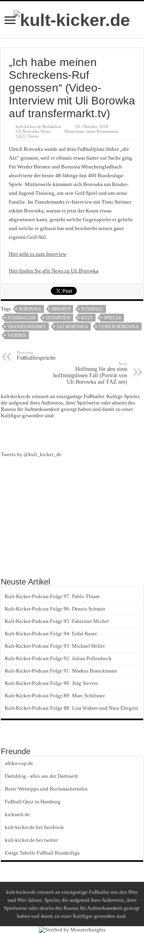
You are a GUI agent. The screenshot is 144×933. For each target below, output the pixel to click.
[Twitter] (86, 434)
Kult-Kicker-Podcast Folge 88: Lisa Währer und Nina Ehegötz (71, 708)
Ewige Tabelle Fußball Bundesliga (42, 853)
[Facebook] (72, 434)
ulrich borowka (119, 326)
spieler (112, 317)
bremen (61, 308)
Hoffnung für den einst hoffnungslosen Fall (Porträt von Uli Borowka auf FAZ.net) (90, 373)
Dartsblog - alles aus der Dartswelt (41, 776)
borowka (30, 308)
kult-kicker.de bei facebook (34, 827)
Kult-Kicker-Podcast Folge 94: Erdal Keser (51, 634)
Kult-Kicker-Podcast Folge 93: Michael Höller (55, 646)
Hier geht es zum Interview (37, 254)
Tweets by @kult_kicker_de (31, 454)
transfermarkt (27, 326)
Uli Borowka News (33, 131)
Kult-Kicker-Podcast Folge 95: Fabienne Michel (57, 621)
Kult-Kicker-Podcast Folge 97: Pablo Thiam (52, 596)
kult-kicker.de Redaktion (38, 126)
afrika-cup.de (19, 763)
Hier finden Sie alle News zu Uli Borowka (53, 271)
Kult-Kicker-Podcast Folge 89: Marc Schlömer (55, 696)
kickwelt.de (17, 814)
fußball (92, 308)
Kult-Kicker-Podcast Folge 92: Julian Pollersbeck (58, 658)
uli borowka (72, 326)
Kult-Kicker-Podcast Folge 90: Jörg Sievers (51, 683)
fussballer (21, 317)
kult (87, 317)
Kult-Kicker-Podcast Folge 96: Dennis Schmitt (55, 609)
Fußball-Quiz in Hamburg (32, 802)
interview (58, 317)
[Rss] (57, 434)
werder (17, 335)
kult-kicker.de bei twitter (31, 840)
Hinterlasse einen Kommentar (91, 131)
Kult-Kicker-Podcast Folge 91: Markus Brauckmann (61, 671)
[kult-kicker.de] (72, 18)
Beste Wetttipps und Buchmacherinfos (46, 789)
